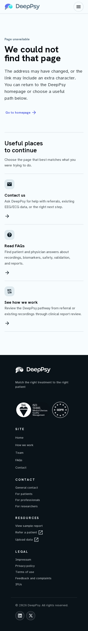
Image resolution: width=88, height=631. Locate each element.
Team (19, 453)
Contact (20, 467)
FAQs (18, 460)
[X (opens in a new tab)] (30, 615)
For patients (23, 494)
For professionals (27, 500)
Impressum (23, 559)
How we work (24, 445)
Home (19, 438)
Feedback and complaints (33, 578)
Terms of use (24, 572)
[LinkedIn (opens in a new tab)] (19, 615)
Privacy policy (25, 566)
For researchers (26, 506)
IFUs (18, 584)
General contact (26, 488)
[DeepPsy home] (23, 6)
